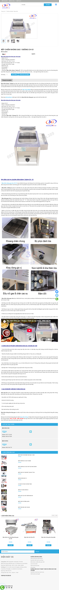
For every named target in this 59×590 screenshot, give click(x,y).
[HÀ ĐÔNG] (30, 444)
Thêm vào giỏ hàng (24, 74)
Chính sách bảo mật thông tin (37, 558)
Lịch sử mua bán (34, 563)
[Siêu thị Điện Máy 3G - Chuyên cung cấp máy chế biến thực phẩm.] (10, 6)
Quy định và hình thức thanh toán (37, 572)
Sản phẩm (5, 0)
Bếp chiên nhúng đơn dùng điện (48, 537)
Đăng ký (19, 0)
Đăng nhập (12, 0)
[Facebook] (56, 291)
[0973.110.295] (57, 299)
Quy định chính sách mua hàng (37, 560)
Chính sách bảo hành (35, 565)
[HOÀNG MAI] (30, 431)
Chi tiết (10, 545)
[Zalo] (56, 295)
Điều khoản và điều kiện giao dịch (37, 562)
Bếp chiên (16, 11)
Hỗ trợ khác (33, 567)
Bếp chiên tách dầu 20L (29, 537)
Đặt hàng (14, 74)
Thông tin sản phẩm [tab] (7, 80)
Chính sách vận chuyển (35, 573)
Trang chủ (3, 11)
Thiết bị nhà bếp (10, 11)
